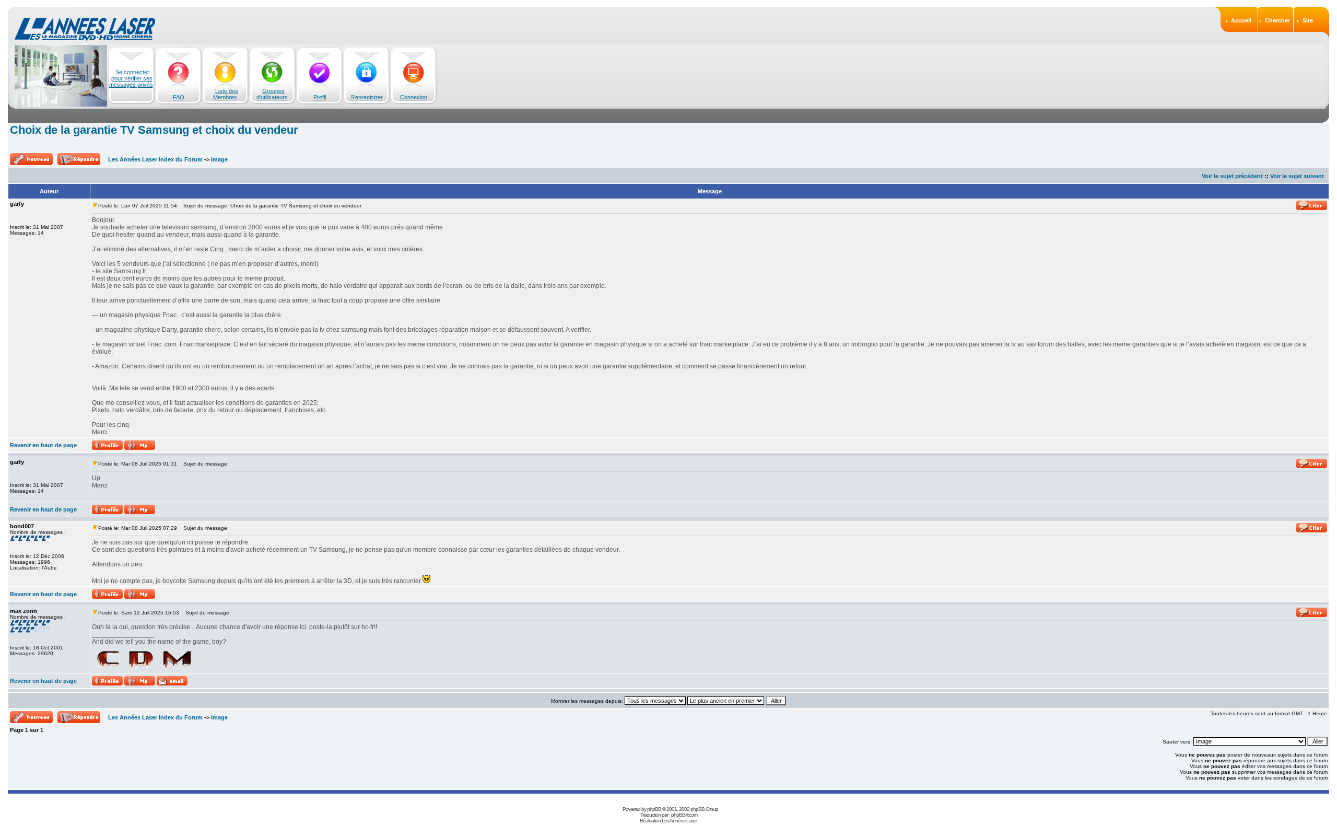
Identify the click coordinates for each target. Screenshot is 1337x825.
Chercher (1277, 20)
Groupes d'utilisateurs (272, 94)
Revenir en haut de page (43, 445)
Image (219, 159)
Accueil (1241, 20)
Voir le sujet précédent (1232, 176)
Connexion (413, 97)
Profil (319, 97)
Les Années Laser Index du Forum (155, 159)
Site (1308, 20)
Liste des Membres (225, 94)
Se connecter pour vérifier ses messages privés (131, 78)
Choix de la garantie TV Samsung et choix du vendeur (154, 129)
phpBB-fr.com (684, 815)
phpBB (654, 809)
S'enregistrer (366, 97)
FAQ (178, 97)
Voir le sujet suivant (1297, 176)
